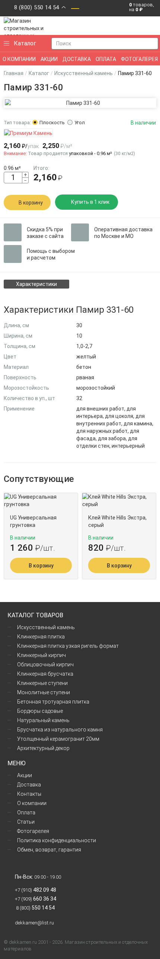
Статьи (26, 822)
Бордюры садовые (40, 711)
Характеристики (36, 284)
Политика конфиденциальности (56, 840)
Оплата (26, 812)
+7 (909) (35, 899)
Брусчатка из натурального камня (60, 730)
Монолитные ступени (43, 692)
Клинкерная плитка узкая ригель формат (68, 646)
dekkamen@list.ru (34, 923)
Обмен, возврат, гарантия (49, 850)
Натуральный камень (43, 720)
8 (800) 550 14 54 (36, 7)
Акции (24, 775)
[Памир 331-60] (80, 103)
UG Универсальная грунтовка (33, 521)
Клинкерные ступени (42, 683)
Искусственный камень (83, 73)
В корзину (31, 203)
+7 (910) (35, 890)
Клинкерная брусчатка (45, 674)
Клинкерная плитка (41, 637)
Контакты (29, 794)
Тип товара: (17, 122)
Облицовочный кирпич (45, 664)
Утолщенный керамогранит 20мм (58, 739)
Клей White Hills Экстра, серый (117, 521)
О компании (32, 803)
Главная (13, 73)
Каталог (39, 73)
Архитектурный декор (43, 748)
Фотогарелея (33, 831)
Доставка (29, 785)
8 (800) (35, 908)
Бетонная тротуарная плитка (53, 702)
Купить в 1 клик (90, 202)
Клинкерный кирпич (41, 655)
